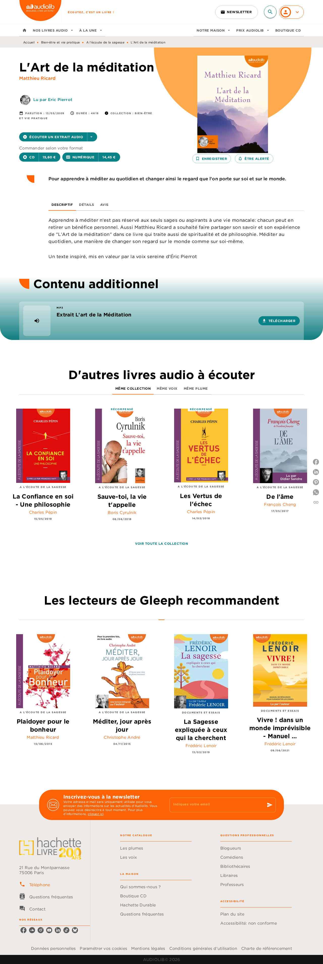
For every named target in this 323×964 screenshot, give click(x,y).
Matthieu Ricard (37, 78)
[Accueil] (40, 12)
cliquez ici (95, 814)
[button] (236, 12)
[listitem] (23, 930)
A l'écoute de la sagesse (105, 42)
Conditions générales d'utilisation (203, 948)
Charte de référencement (266, 948)
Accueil (29, 42)
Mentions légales (148, 948)
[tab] (24, 30)
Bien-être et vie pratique (60, 42)
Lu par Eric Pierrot (52, 99)
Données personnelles (53, 948)
